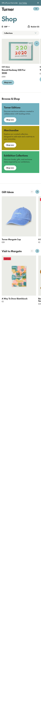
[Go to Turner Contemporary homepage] (8, 9)
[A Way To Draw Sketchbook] (19, 276)
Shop (9, 18)
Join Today (23, 3)
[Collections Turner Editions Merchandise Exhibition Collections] (20, 33)
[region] (20, 63)
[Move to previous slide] (30, 43)
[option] (20, 63)
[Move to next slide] (36, 43)
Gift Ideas (6, 67)
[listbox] (20, 63)
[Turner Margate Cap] (19, 216)
